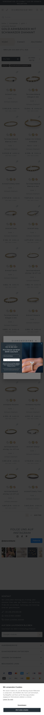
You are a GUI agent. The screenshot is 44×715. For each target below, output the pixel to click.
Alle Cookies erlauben (22, 710)
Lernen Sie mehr (8, 699)
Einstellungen (22, 705)
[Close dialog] (42, 344)
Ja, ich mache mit (11, 359)
